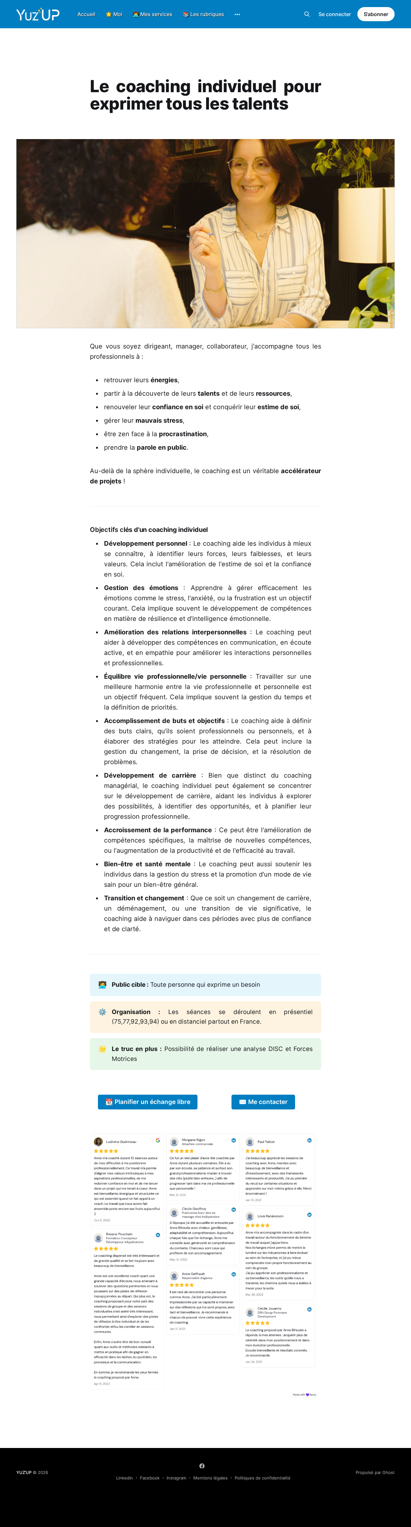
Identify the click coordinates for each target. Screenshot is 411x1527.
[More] (237, 14)
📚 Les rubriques (203, 14)
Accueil (86, 14)
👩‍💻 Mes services (152, 14)
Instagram (176, 1477)
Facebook (150, 1477)
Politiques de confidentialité (263, 1477)
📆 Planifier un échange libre (147, 1102)
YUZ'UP (23, 1472)
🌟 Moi (114, 14)
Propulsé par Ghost (375, 1472)
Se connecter (335, 14)
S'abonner (376, 14)
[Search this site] (307, 14)
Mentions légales (210, 1477)
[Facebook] (202, 1466)
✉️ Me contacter (263, 1102)
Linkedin (124, 1477)
